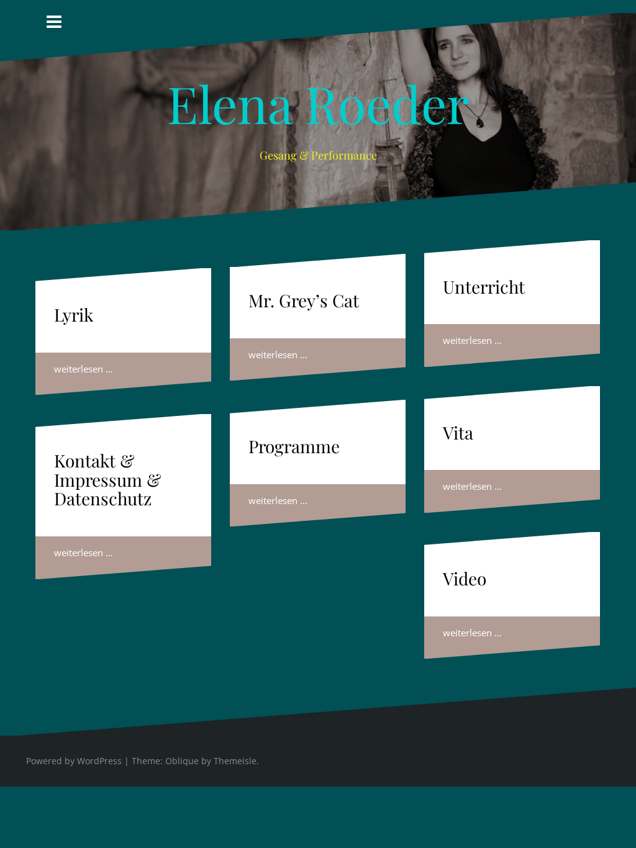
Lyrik (73, 314)
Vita (458, 432)
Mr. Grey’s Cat (303, 300)
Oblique (182, 761)
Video (464, 578)
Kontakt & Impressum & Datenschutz (107, 479)
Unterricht (484, 286)
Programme (294, 446)
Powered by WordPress (74, 761)
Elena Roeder (318, 103)
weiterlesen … (83, 369)
